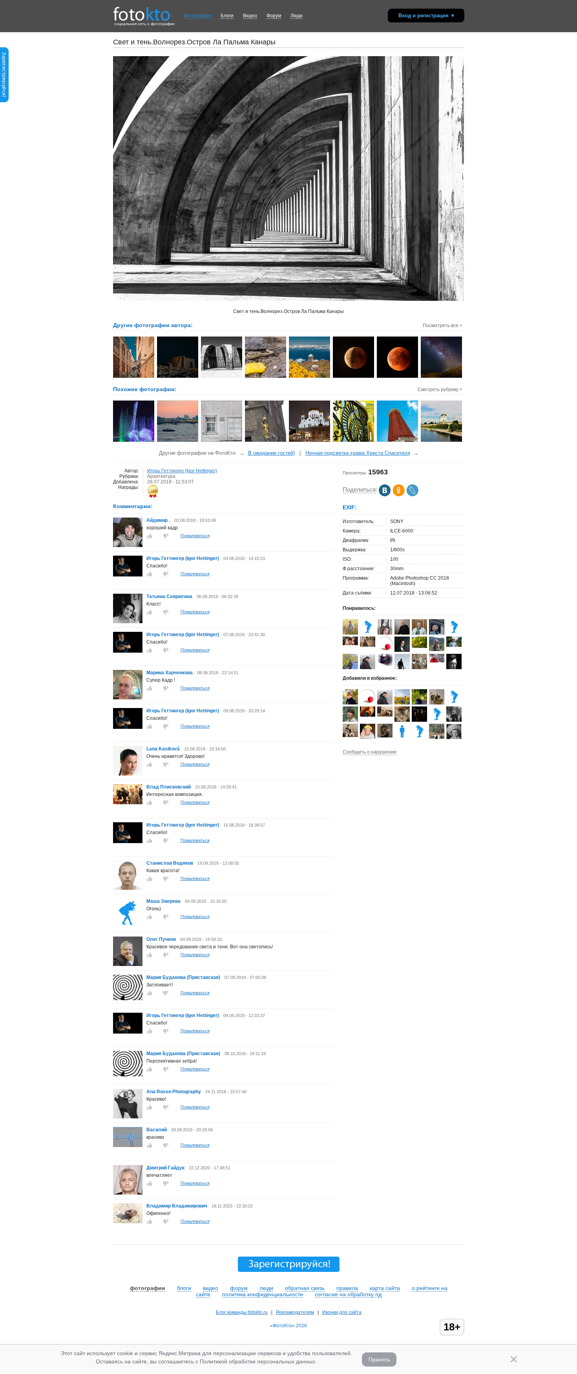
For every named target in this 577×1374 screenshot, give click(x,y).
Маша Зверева (163, 901)
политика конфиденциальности (262, 1294)
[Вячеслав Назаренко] (419, 633)
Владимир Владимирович (176, 1206)
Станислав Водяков (169, 863)
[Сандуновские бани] (354, 441)
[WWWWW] (266, 441)
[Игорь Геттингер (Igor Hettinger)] (127, 575)
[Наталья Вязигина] (385, 664)
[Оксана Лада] (402, 720)
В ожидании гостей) (271, 453)
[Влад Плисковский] (127, 802)
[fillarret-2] (436, 661)
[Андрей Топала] (454, 703)
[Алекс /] (385, 715)
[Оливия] (402, 737)
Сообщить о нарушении (369, 752)
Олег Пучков (161, 939)
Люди (296, 15)
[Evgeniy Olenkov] (367, 633)
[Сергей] (385, 736)
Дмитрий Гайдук (166, 1168)
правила (347, 1288)
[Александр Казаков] (454, 633)
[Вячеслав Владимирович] (454, 645)
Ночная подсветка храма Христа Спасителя (357, 453)
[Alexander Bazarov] (436, 720)
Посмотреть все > (442, 325)
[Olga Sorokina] (367, 645)
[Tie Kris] (385, 633)
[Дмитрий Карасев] (350, 633)
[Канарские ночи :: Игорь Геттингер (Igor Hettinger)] (178, 377)
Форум (274, 15)
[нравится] (149, 536)
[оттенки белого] (222, 441)
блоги (184, 1288)
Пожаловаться (195, 535)
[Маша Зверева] (127, 926)
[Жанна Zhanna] (419, 667)
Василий (157, 1129)
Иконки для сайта (342, 1312)
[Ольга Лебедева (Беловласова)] (419, 646)
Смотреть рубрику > (440, 389)
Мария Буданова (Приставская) (183, 977)
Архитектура (161, 476)
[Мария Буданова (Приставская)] (127, 998)
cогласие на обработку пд (348, 1294)
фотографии (147, 1288)
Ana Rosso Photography (173, 1091)
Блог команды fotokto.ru (242, 1312)
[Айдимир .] (127, 545)
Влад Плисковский (168, 787)
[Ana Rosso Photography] (127, 1117)
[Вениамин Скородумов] (385, 650)
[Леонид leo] (419, 737)
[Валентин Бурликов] (367, 667)
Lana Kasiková (163, 749)
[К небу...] (398, 441)
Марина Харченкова (169, 672)
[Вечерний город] (178, 441)
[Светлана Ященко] (350, 643)
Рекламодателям (295, 1312)
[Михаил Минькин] (350, 735)
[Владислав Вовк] (419, 720)
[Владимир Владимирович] (127, 1221)
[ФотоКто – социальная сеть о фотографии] (141, 11)
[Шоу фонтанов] (134, 441)
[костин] (367, 715)
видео (210, 1288)
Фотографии (197, 15)
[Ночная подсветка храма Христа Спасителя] (310, 441)
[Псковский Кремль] (442, 441)
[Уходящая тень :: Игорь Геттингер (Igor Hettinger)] (354, 377)
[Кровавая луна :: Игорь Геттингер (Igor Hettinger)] (398, 377)
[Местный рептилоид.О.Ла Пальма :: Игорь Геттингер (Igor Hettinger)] (266, 377)
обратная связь (305, 1288)
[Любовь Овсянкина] (436, 649)
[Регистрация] (4, 101)
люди (266, 1288)
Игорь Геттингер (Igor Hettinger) (182, 471)
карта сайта (385, 1288)
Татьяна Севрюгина (169, 596)
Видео (250, 15)
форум (239, 1288)
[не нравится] (166, 536)
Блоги (227, 15)
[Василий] (127, 1145)
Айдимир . (158, 520)
